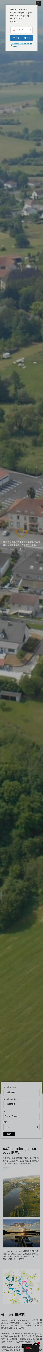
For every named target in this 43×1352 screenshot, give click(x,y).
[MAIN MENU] (38, 3)
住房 (8, 1116)
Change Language (21, 37)
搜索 (9, 1133)
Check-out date (10, 1099)
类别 (5, 1122)
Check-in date (9, 1087)
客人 (5, 1111)
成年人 (16, 1116)
